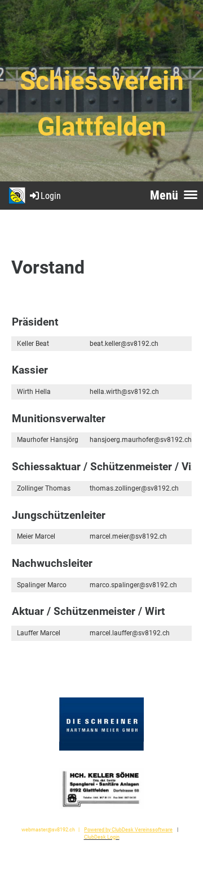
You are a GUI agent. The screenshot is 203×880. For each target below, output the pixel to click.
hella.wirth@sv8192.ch (124, 392)
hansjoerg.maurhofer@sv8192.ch (141, 440)
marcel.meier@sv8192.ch (128, 536)
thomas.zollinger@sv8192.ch (134, 488)
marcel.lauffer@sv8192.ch (130, 633)
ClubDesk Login (102, 837)
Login (51, 195)
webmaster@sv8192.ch (48, 829)
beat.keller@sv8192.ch (124, 344)
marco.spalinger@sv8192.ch (133, 585)
